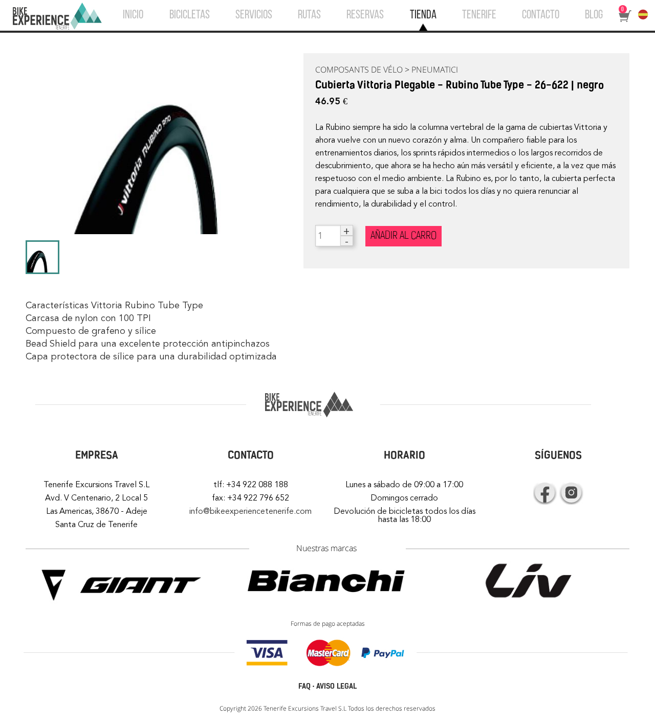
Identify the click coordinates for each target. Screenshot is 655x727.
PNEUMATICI (434, 69)
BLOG (594, 15)
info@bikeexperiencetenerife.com (250, 511)
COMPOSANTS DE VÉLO (359, 69)
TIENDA (423, 15)
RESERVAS (365, 15)
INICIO (133, 15)
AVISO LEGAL (336, 686)
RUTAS (309, 15)
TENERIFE (479, 15)
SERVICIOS (253, 15)
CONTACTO (540, 15)
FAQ (304, 686)
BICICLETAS (189, 15)
